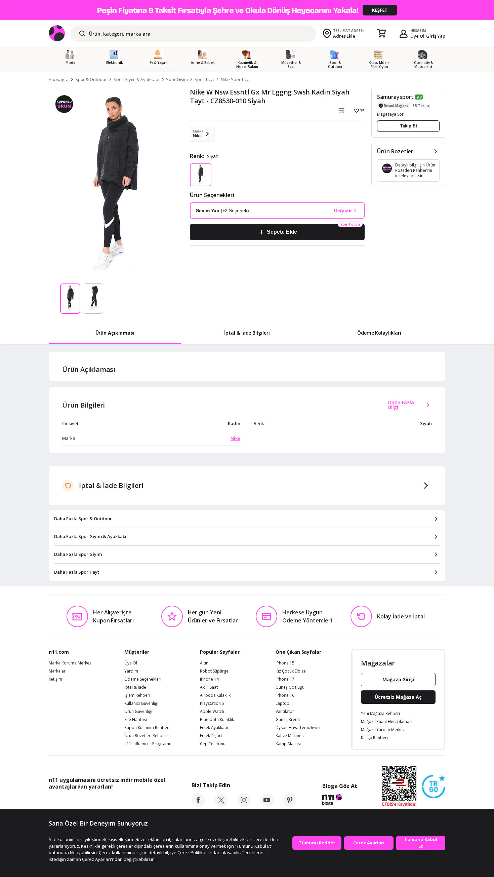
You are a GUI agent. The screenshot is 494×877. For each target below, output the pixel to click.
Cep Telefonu (212, 744)
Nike (235, 438)
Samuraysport (395, 96)
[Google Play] (111, 801)
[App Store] (69, 801)
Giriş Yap (435, 36)
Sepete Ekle (282, 232)
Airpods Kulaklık (215, 695)
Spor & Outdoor (91, 79)
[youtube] (267, 804)
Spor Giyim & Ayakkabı (136, 79)
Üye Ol (417, 36)
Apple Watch (212, 711)
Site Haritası (135, 719)
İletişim (55, 679)
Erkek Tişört (211, 735)
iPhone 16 (285, 695)
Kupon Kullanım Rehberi (147, 727)
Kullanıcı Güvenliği (141, 703)
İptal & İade (135, 687)
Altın (204, 663)
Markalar (57, 671)
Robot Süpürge (214, 671)
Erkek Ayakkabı (214, 727)
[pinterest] (289, 804)
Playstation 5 (212, 703)
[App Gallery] (150, 801)
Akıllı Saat (209, 687)
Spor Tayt (204, 79)
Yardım (131, 671)
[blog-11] (339, 800)
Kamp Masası (288, 744)
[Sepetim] (381, 33)
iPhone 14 (209, 679)
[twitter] (221, 804)
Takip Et (408, 125)
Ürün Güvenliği (138, 711)
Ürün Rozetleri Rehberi (145, 735)
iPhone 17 (285, 679)
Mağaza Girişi (398, 679)
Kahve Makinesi (290, 735)
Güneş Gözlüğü (290, 687)
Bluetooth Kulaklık (217, 719)
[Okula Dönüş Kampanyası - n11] (247, 10)
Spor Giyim (177, 79)
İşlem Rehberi (137, 695)
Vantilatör (285, 711)
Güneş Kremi (288, 719)
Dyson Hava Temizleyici (298, 727)
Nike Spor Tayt (235, 79)
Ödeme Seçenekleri (142, 679)
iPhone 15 (285, 663)
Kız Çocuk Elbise (291, 671)
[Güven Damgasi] (433, 787)
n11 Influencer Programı (147, 744)
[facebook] (198, 804)
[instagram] (244, 804)
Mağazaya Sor (390, 114)
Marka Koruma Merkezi (70, 663)
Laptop (282, 703)
